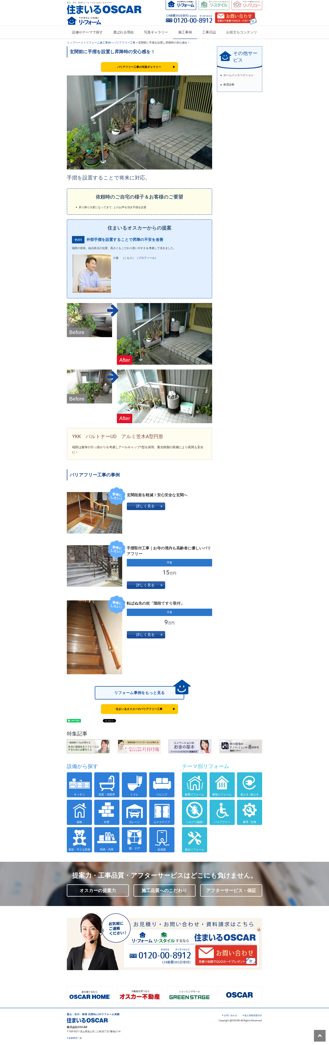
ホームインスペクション (238, 75)
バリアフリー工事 (124, 42)
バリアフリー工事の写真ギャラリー (139, 67)
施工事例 (185, 32)
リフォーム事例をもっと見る (139, 693)
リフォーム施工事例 (98, 42)
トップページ (75, 42)
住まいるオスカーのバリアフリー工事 (139, 709)
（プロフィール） (147, 257)
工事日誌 (209, 32)
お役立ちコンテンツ (241, 32)
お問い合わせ (230, 1015)
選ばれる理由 (123, 32)
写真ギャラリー (156, 32)
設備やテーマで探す (87, 32)
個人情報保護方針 (253, 1015)
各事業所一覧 (75, 1038)
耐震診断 (228, 84)
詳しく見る (145, 506)
